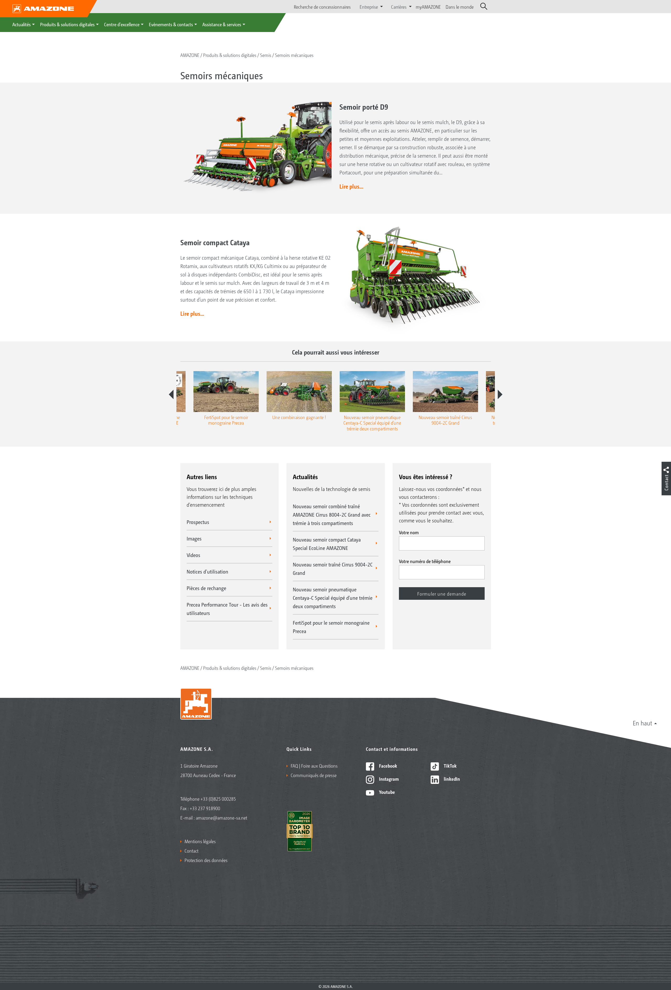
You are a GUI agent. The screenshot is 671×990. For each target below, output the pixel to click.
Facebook (387, 765)
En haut (642, 723)
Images (194, 538)
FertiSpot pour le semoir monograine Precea (331, 627)
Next (500, 394)
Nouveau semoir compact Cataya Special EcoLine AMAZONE (327, 543)
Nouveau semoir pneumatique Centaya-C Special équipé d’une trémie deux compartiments (332, 598)
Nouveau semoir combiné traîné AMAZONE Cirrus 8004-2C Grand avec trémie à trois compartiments (332, 515)
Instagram (388, 778)
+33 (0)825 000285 (218, 798)
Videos (193, 555)
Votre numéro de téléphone (425, 561)
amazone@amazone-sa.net (221, 817)
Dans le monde (460, 6)
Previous (171, 394)
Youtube (386, 791)
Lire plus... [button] (351, 186)
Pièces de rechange (206, 588)
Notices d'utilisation (207, 571)
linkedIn (451, 778)
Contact (191, 850)
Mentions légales (200, 841)
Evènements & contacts (171, 24)
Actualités (21, 24)
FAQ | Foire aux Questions (314, 765)
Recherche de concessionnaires (322, 6)
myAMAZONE (428, 6)
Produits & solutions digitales (67, 24)
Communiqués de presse (314, 775)
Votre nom (409, 532)
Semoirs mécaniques (294, 54)
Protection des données (206, 860)
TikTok (450, 765)
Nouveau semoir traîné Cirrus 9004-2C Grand (332, 568)
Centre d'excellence (121, 24)
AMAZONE (189, 54)
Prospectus (198, 522)
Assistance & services (221, 24)
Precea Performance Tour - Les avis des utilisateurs (227, 609)
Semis (265, 54)
